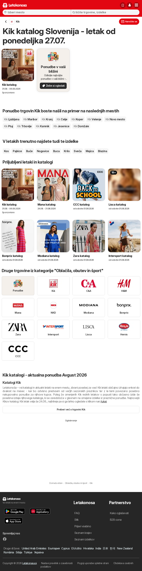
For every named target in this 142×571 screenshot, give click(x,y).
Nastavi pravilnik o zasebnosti (57, 563)
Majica (90, 151)
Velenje (94, 119)
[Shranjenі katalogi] (123, 5)
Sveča (77, 151)
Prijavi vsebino (82, 526)
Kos (6, 151)
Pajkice (17, 151)
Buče (29, 151)
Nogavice (43, 151)
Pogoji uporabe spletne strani (93, 563)
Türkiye (28, 552)
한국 (112, 548)
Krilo (67, 151)
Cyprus (65, 548)
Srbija (19, 552)
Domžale (81, 126)
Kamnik (42, 126)
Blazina (102, 151)
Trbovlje (24, 126)
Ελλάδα (76, 548)
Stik (76, 519)
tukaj (103, 401)
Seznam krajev (83, 533)
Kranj (47, 119)
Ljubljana (11, 119)
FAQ (76, 513)
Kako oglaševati (119, 513)
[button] (129, 5)
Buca (56, 151)
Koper (77, 119)
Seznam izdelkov (84, 539)
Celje (62, 119)
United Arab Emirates (34, 548)
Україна (38, 552)
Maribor (30, 119)
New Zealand (124, 548)
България (54, 548)
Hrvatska (88, 548)
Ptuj (8, 126)
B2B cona (116, 519)
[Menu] (136, 5)
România (8, 552)
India (98, 548)
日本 (105, 548)
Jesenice (61, 126)
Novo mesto (115, 119)
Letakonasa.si (29, 563)
